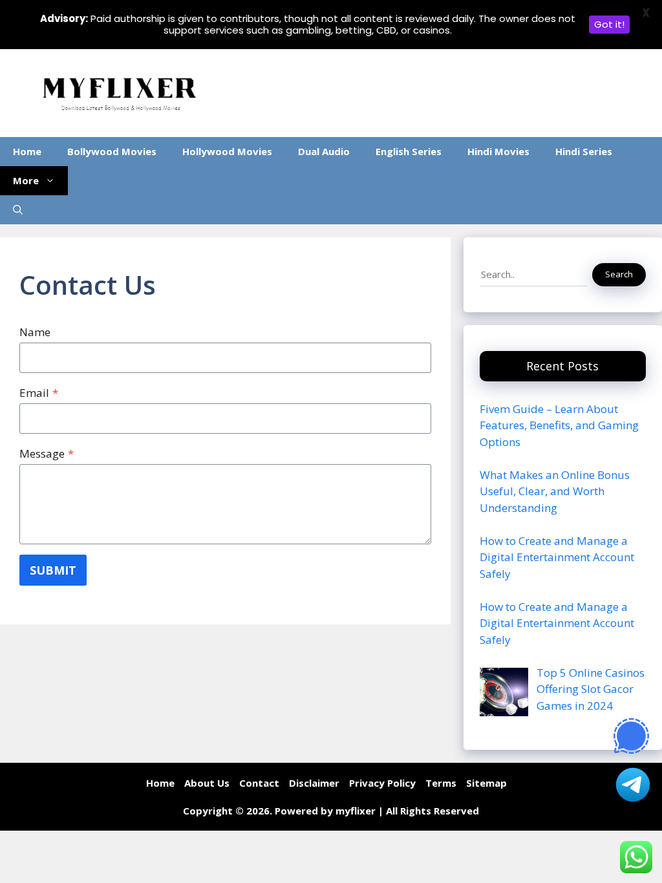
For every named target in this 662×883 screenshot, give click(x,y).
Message (46, 453)
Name (34, 331)
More (26, 180)
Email (38, 392)
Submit (53, 570)
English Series (409, 151)
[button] (18, 209)
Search (619, 274)
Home (27, 151)
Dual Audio (324, 151)
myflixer (356, 810)
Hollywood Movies (227, 151)
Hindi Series (583, 151)
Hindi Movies (498, 151)
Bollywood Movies (111, 151)
